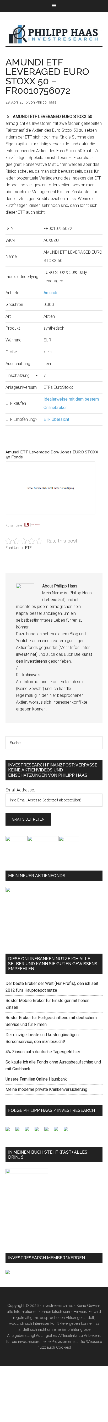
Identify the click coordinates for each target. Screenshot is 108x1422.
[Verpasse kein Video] (48, 1131)
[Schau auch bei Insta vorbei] (58, 1131)
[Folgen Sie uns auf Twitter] (19, 1131)
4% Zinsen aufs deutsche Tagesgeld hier (43, 1051)
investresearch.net (54, 34)
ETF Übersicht (56, 419)
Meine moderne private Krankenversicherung (46, 1089)
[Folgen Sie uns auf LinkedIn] (29, 1131)
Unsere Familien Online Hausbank (36, 1079)
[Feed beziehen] (39, 1131)
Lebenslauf (54, 599)
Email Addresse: (20, 789)
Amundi (50, 292)
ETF (28, 548)
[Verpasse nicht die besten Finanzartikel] (68, 1131)
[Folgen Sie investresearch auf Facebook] (10, 1131)
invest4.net (26, 654)
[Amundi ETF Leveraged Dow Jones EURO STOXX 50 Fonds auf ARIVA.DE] (54, 518)
